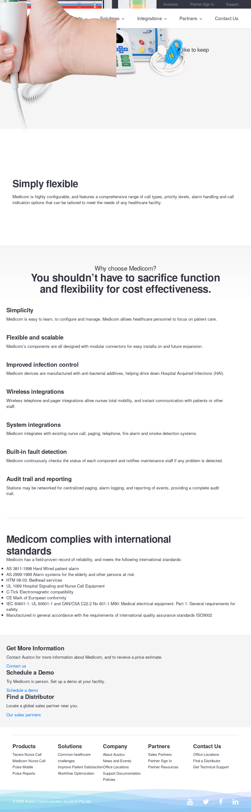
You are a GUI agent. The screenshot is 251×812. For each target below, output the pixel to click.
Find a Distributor (206, 760)
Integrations (149, 18)
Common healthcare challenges (74, 757)
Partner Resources (163, 766)
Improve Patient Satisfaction (80, 766)
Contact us (16, 666)
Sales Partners (160, 754)
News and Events (117, 760)
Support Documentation (122, 773)
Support (232, 4)
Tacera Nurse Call (27, 754)
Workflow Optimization (76, 773)
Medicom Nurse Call (29, 760)
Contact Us (226, 18)
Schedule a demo (22, 690)
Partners (188, 18)
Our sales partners (23, 714)
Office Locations (116, 766)
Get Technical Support (211, 766)
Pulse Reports (24, 773)
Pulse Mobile (23, 766)
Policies (109, 779)
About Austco (114, 754)
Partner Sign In (202, 4)
